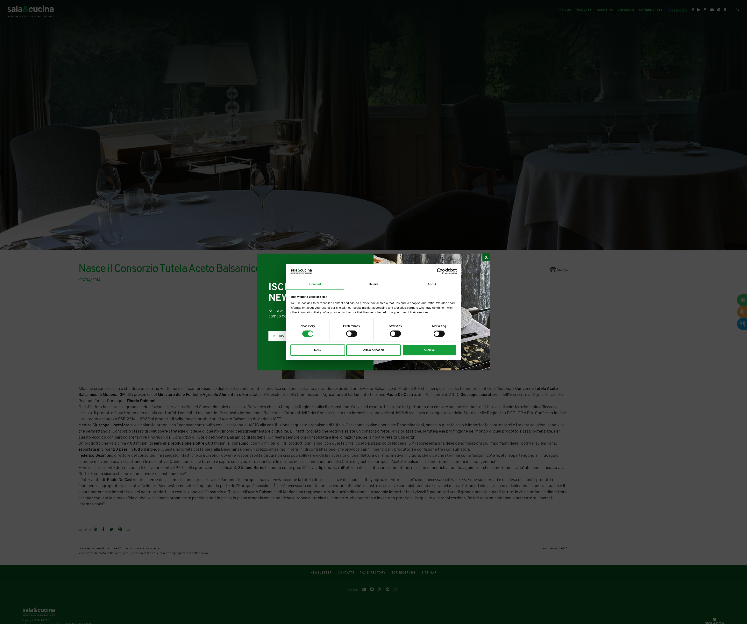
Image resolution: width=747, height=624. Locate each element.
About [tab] (432, 284)
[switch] (351, 334)
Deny (317, 350)
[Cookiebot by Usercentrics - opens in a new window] (440, 271)
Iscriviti (280, 336)
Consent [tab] (315, 284)
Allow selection (373, 350)
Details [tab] (373, 284)
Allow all (429, 350)
